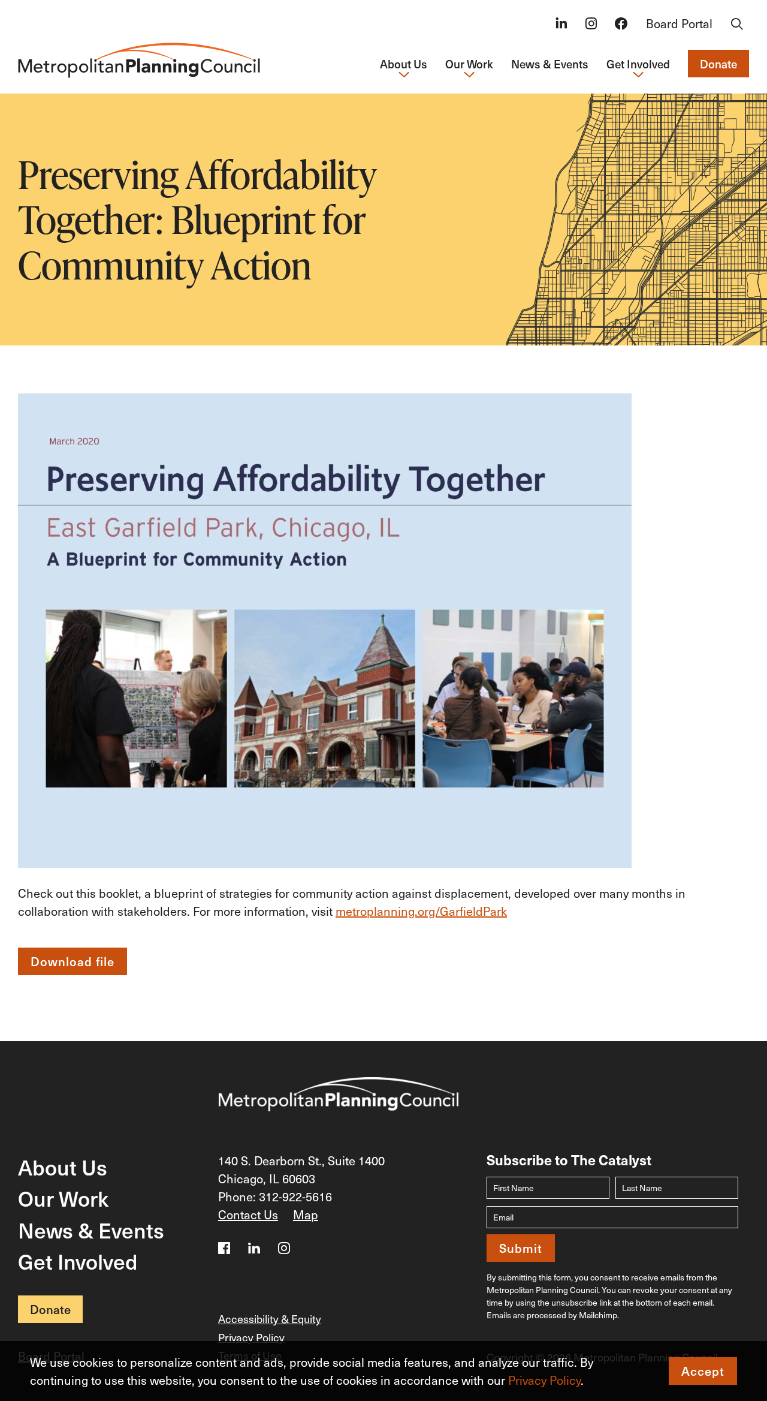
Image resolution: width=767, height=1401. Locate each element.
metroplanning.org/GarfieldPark (421, 911)
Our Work (63, 1198)
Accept (702, 1371)
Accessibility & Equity (269, 1318)
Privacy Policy (544, 1380)
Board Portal (679, 23)
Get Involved (78, 1261)
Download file (72, 961)
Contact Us (248, 1214)
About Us (62, 1166)
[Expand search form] (737, 24)
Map (305, 1214)
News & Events (549, 63)
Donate (718, 63)
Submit (520, 1248)
